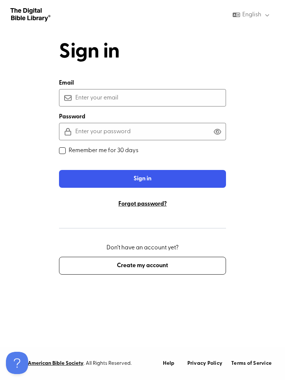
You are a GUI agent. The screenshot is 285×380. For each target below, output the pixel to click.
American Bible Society (55, 363)
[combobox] (252, 14)
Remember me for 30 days (103, 151)
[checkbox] (62, 150)
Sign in (142, 179)
